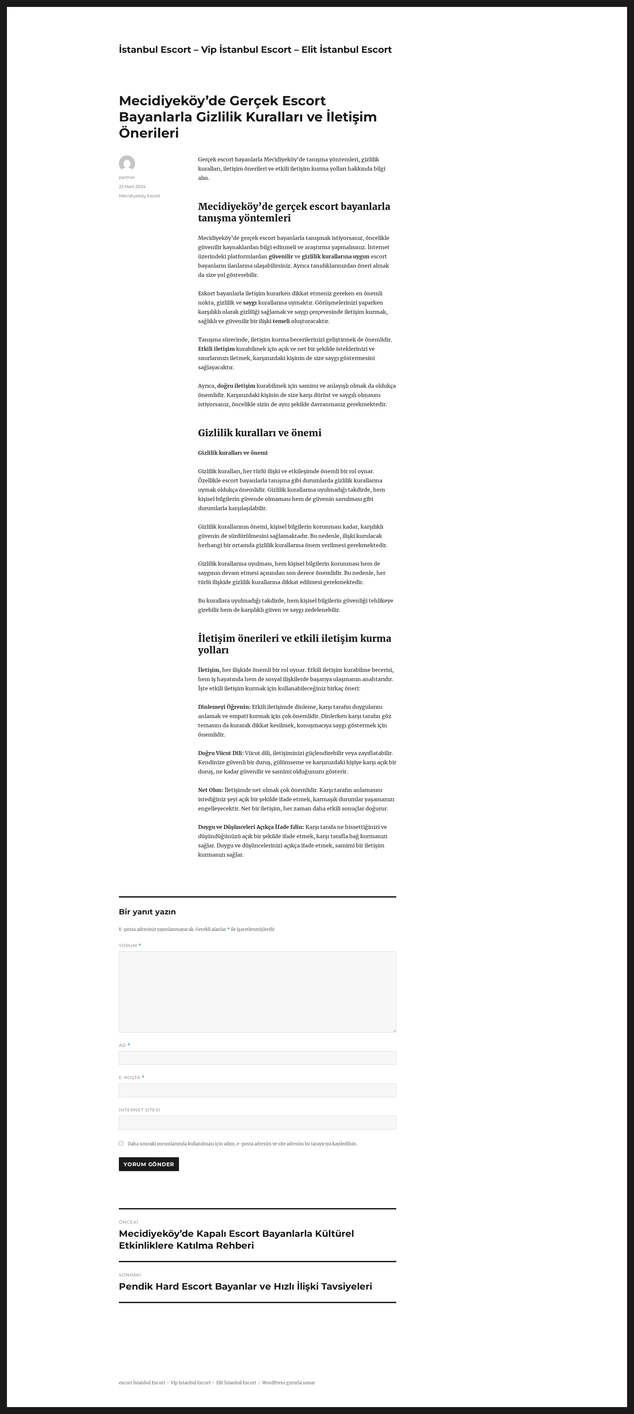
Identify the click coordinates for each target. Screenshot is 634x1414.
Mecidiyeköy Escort (139, 195)
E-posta (132, 1077)
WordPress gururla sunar (288, 1383)
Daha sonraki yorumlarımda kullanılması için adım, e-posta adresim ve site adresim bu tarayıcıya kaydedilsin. (242, 1144)
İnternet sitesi (139, 1109)
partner (127, 177)
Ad (124, 1045)
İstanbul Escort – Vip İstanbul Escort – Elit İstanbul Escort (255, 49)
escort (125, 1383)
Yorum (130, 945)
